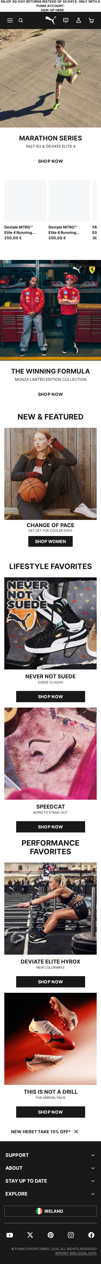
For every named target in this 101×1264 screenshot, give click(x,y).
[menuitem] (9, 1235)
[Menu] (9, 20)
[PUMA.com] (50, 20)
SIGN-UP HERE (52, 10)
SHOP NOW (50, 161)
